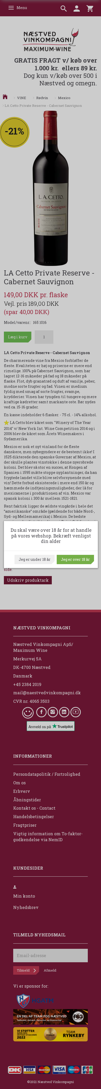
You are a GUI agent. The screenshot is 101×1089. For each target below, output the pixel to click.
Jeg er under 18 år (35, 559)
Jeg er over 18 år (75, 559)
